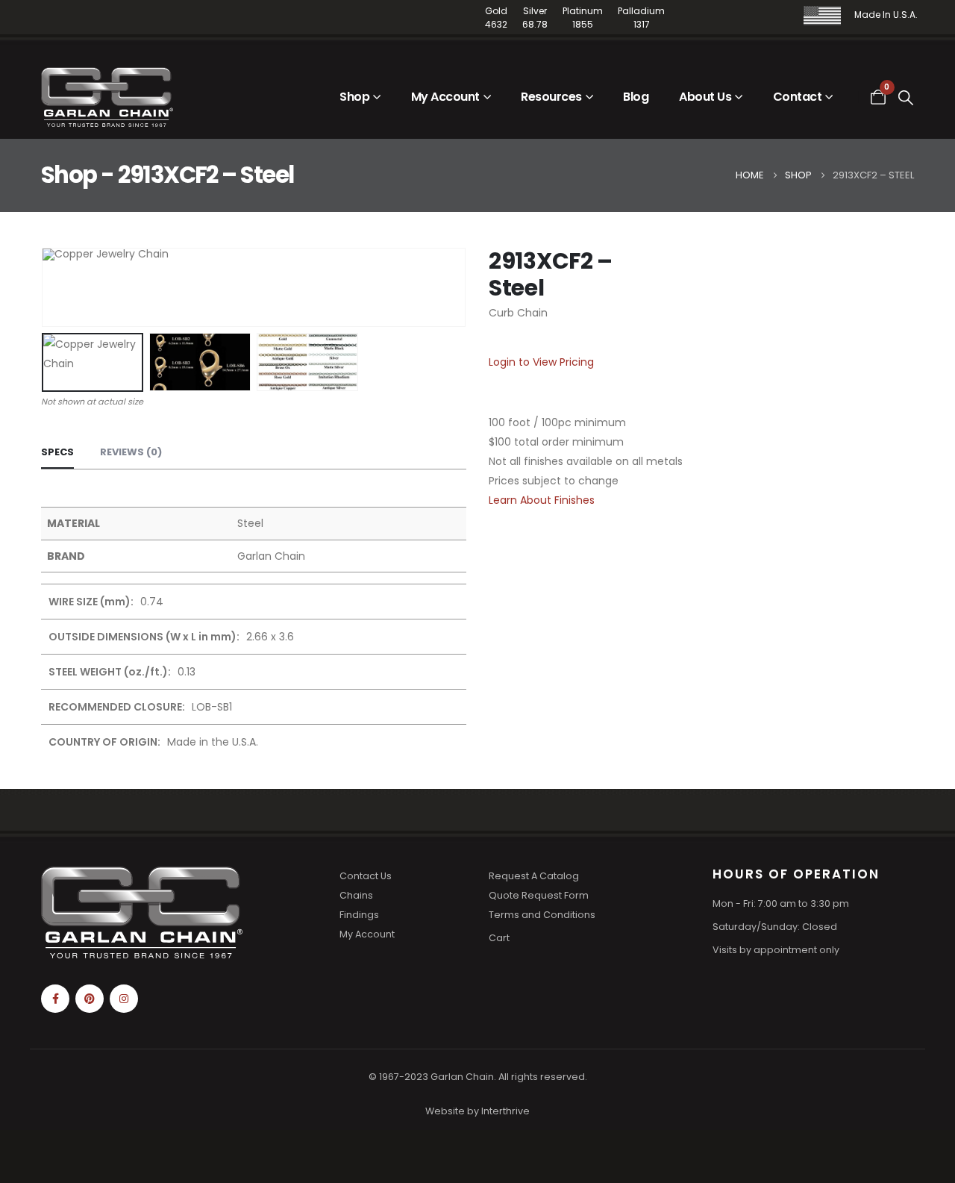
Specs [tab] (57, 452)
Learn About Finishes (542, 500)
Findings (359, 914)
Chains (356, 895)
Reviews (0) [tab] (131, 452)
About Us (705, 96)
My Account (445, 96)
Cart (499, 937)
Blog (635, 96)
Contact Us (365, 876)
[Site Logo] (107, 97)
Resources (551, 96)
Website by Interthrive (477, 1111)
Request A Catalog (534, 876)
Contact (797, 96)
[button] (906, 97)
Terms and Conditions (542, 914)
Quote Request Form (539, 895)
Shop (354, 96)
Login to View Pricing (541, 362)
